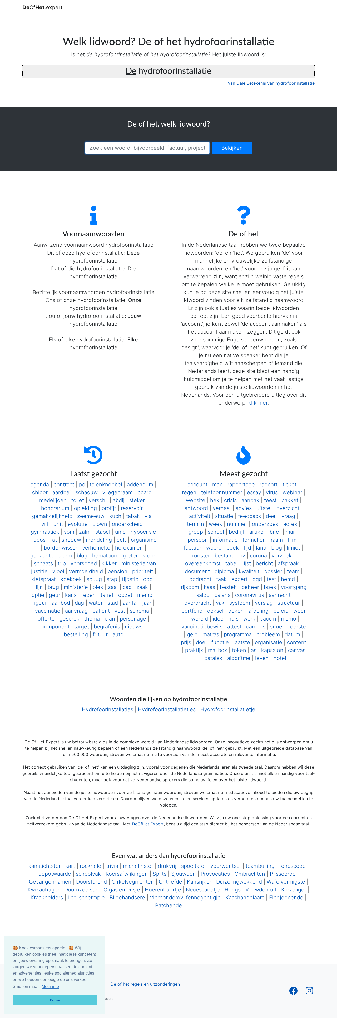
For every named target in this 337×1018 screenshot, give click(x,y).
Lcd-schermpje (86, 897)
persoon (198, 540)
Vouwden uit (260, 889)
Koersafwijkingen (127, 874)
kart (70, 866)
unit (58, 524)
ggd (257, 579)
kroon (149, 555)
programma (238, 634)
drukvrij (167, 866)
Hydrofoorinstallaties (107, 709)
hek (214, 500)
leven (262, 658)
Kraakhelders (47, 897)
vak (220, 603)
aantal (130, 603)
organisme (144, 540)
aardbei (61, 492)
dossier (273, 571)
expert (239, 579)
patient (101, 611)
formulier (253, 540)
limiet (293, 548)
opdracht (200, 579)
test (271, 579)
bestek (228, 587)
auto (117, 634)
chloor (40, 492)
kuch (115, 516)
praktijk (194, 650)
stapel (102, 532)
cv (242, 555)
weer (299, 611)
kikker (109, 563)
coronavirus (249, 595)
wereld (199, 619)
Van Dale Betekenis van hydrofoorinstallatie (271, 83)
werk (249, 619)
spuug (94, 579)
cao (127, 587)
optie (38, 595)
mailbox (217, 650)
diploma (224, 571)
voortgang (293, 587)
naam (276, 540)
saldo (203, 595)
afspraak (288, 563)
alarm (65, 555)
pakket (289, 500)
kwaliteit (249, 571)
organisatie (268, 642)
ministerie (76, 587)
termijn (195, 524)
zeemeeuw (91, 516)
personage (133, 619)
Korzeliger (293, 889)
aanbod (61, 603)
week (215, 524)
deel (271, 516)
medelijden (53, 500)
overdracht (197, 603)
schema (139, 611)
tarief (107, 595)
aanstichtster (44, 866)
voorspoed (84, 563)
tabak (133, 516)
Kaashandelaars (244, 897)
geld (192, 634)
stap (112, 579)
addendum (140, 484)
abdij (119, 500)
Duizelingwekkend (239, 882)
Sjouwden (183, 874)
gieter (130, 555)
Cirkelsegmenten (133, 882)
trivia (112, 866)
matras (210, 634)
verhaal (222, 508)
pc (82, 484)
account (197, 484)
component (55, 626)
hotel (280, 658)
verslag (264, 603)
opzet (125, 595)
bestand (225, 555)
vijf (45, 524)
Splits (159, 874)
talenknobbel (106, 484)
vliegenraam (117, 492)
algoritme (238, 658)
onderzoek (265, 524)
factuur (192, 548)
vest (120, 611)
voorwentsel (225, 866)
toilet (77, 500)
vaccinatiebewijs (201, 626)
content (296, 642)
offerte (46, 619)
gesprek (70, 619)
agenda (40, 484)
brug (53, 587)
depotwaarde (54, 874)
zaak (142, 587)
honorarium (55, 508)
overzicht (288, 508)
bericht (264, 563)
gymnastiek (45, 532)
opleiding (85, 508)
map (217, 484)
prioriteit (142, 571)
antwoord (196, 508)
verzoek (282, 555)
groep (196, 532)
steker (137, 500)
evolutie (78, 524)
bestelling (76, 634)
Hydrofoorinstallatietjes (167, 709)
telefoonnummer (221, 492)
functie (220, 642)
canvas (296, 650)
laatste (242, 642)
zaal (113, 587)
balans (222, 595)
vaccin (268, 619)
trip (62, 563)
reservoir (132, 508)
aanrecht (280, 595)
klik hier (257, 403)
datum (292, 634)
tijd (247, 548)
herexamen (129, 548)
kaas (209, 587)
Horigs (233, 889)
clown (99, 524)
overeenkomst (203, 563)
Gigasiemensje (121, 889)
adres (290, 524)
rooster (201, 555)
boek (232, 548)
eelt (121, 540)
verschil (98, 500)
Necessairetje (203, 889)
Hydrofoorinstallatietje (227, 709)
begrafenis (107, 626)
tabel (231, 563)
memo (144, 595)
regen (189, 492)
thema (92, 619)
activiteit (199, 516)
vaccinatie (47, 611)
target (81, 626)
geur (54, 595)
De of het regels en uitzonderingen (145, 984)
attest (234, 626)
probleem (268, 634)
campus (255, 626)
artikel (257, 532)
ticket (289, 484)
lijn (39, 587)
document (197, 571)
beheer (250, 587)
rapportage (241, 484)
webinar (292, 492)
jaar (146, 603)
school (216, 532)
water (96, 603)
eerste (298, 626)
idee (218, 619)
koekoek (71, 579)
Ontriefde (170, 882)
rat (53, 540)
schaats (43, 563)
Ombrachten (250, 874)
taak (221, 579)
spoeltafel (193, 866)
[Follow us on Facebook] (293, 992)
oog (148, 579)
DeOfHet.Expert (148, 824)
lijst (246, 563)
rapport (269, 484)
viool (58, 571)
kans (71, 595)
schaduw (87, 492)
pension (117, 571)
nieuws (133, 626)
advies (244, 508)
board (144, 492)
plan (110, 619)
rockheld (90, 866)
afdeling (259, 611)
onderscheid (127, 524)
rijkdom (190, 587)
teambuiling (260, 866)
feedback (249, 516)
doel (201, 642)
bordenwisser (60, 548)
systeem (239, 603)
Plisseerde (283, 874)
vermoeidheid (86, 571)
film (292, 540)
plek (98, 587)
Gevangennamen (50, 882)
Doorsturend (91, 882)
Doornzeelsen (81, 889)
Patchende (168, 905)
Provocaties (215, 874)
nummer (237, 524)
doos (39, 540)
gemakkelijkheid (52, 516)
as (253, 650)
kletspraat (43, 579)
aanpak (250, 500)
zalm (85, 532)
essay (254, 492)
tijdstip (130, 579)
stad (112, 603)
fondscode (292, 866)
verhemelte (96, 548)
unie (120, 532)
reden (88, 595)
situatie (224, 516)
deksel (215, 611)
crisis (230, 500)
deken (236, 611)
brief (275, 532)
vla (148, 516)
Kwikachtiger (44, 889)
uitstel (264, 508)
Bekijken (232, 148)
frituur (100, 634)
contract (64, 484)
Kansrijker (199, 882)
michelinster (138, 866)
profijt (109, 508)
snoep (277, 626)
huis (233, 619)
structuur (288, 603)
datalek (213, 658)
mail (291, 532)
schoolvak (88, 874)
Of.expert (42, 7)
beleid (281, 611)
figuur (39, 603)
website (195, 500)
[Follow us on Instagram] (309, 992)
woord (214, 548)
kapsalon (272, 650)
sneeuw (71, 540)
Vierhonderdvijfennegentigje (185, 897)
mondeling (99, 540)
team (293, 571)
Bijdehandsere (127, 897)
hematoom (105, 555)
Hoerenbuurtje (163, 889)
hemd (288, 579)
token (239, 650)
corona (258, 555)
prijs (186, 642)
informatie (225, 540)
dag (79, 603)
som (69, 532)
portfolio (191, 611)
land (261, 548)
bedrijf (237, 532)
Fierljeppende (286, 897)
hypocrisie (143, 532)
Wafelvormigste (286, 882)
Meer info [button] (50, 986)
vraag (288, 516)
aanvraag (76, 611)
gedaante (42, 555)
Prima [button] (55, 1000)
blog (82, 555)
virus (272, 492)
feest (270, 500)
